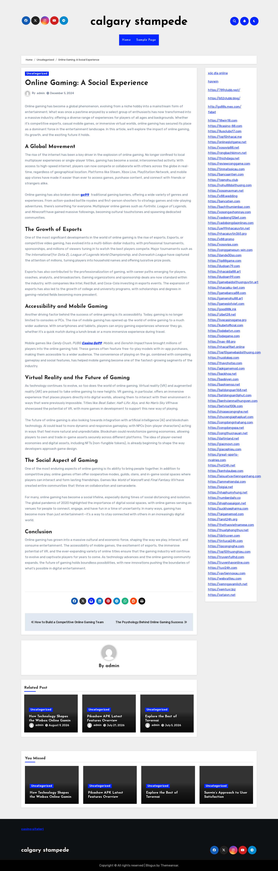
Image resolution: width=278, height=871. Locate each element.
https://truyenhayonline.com (228, 562)
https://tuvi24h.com (222, 568)
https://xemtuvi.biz (222, 589)
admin (41, 93)
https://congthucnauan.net (228, 433)
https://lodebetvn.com (224, 331)
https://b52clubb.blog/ (224, 98)
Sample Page (146, 39)
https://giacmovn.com (224, 444)
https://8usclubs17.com (225, 131)
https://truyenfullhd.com (226, 557)
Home (126, 39)
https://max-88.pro (221, 341)
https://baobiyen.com (223, 379)
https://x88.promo (221, 239)
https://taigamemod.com (226, 514)
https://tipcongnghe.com (226, 546)
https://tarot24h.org (222, 519)
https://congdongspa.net (226, 428)
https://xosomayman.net (226, 191)
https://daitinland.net (223, 438)
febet (212, 112)
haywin (213, 81)
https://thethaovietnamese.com (231, 525)
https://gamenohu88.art (225, 298)
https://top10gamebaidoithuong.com (234, 352)
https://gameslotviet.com (226, 304)
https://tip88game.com (224, 261)
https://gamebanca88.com (227, 293)
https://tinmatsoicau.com (226, 169)
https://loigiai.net (220, 487)
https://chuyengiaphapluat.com (230, 417)
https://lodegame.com (224, 336)
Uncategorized (36, 73)
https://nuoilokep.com (223, 357)
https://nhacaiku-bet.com (226, 287)
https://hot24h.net (221, 465)
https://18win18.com (222, 120)
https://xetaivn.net (221, 595)
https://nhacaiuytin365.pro (227, 233)
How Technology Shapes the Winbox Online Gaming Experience (51, 720)
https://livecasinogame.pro (227, 320)
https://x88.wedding (223, 196)
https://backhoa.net (222, 374)
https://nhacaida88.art (224, 271)
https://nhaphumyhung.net (227, 492)
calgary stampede (139, 22)
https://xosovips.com (223, 244)
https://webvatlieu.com (225, 578)
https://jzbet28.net (222, 314)
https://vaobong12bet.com (227, 217)
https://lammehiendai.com (227, 481)
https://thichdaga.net (223, 158)
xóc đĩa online (218, 73)
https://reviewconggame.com (229, 163)
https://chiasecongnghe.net (228, 411)
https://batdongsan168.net (227, 390)
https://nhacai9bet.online (226, 347)
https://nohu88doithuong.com (230, 185)
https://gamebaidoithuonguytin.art (233, 282)
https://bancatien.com (224, 201)
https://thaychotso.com (225, 363)
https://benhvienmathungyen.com (233, 401)
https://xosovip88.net (223, 147)
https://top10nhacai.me (225, 137)
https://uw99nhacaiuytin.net (229, 228)
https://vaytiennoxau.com (226, 573)
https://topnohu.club (223, 180)
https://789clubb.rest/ (224, 90)
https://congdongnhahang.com (230, 422)
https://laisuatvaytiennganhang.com (234, 476)
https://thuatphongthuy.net (228, 530)
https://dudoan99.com (224, 277)
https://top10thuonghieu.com (229, 552)
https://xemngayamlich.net (227, 584)
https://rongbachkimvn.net (227, 153)
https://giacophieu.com (224, 449)
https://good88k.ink (222, 309)
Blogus (151, 865)
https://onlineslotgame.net (227, 142)
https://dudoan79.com (224, 266)
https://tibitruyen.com (224, 535)
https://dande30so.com (225, 255)
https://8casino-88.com (225, 126)
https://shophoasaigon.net (227, 503)
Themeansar (169, 865)
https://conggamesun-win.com (230, 250)
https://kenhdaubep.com (225, 471)
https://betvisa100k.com (225, 406)
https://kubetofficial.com (225, 325)
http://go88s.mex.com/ (224, 106)
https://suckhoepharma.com (228, 508)
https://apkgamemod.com (226, 368)
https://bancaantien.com (226, 174)
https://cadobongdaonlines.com (231, 223)
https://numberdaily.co (224, 498)
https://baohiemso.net (224, 384)
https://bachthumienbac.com (229, 207)
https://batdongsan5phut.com (230, 395)
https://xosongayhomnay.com (229, 212)
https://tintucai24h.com (225, 541)
